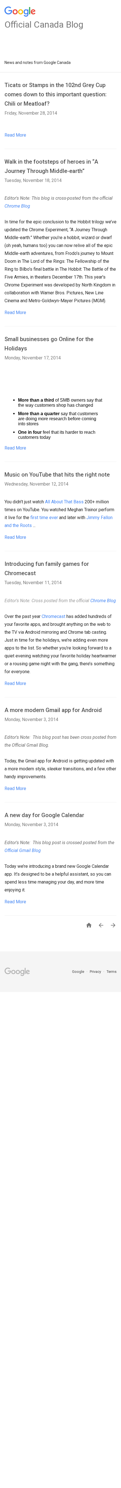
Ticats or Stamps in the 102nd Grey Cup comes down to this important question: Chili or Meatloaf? (56, 94)
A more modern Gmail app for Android (53, 710)
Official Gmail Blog (23, 850)
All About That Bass (64, 501)
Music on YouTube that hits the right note (57, 474)
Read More (15, 135)
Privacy (96, 971)
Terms (111, 971)
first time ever (44, 517)
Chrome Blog (17, 206)
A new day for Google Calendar (44, 815)
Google (78, 971)
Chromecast (53, 616)
